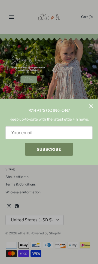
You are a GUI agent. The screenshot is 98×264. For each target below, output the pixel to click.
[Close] (91, 106)
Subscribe (49, 149)
